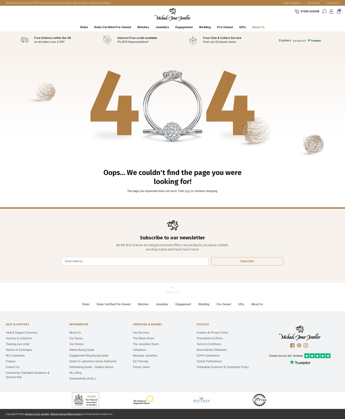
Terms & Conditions (209, 344)
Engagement (184, 27)
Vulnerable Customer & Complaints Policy (223, 367)
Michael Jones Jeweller (37, 414)
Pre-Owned (225, 27)
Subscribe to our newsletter (172, 238)
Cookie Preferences (209, 361)
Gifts (242, 27)
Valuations (139, 350)
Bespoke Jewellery (145, 355)
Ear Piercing (140, 361)
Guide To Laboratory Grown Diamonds (93, 361)
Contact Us (333, 2)
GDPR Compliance (208, 355)
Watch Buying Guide (81, 350)
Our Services (141, 332)
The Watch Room (143, 338)
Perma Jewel (141, 367)
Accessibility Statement (212, 350)
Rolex (84, 27)
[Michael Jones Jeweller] (172, 14)
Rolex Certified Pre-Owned (112, 27)
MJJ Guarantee (15, 355)
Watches (143, 27)
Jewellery (162, 27)
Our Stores (313, 2)
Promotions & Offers (210, 338)
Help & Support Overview (21, 332)
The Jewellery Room (146, 344)
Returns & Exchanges (19, 350)
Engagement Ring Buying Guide (88, 355)
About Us (258, 27)
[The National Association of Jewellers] (85, 400)
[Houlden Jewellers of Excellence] (201, 399)
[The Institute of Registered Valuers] (143, 399)
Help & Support (291, 2)
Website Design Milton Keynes (66, 414)
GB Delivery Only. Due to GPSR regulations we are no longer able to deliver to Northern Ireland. (58, 2)
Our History (76, 344)
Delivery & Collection (19, 338)
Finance (10, 361)
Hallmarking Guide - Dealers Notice (91, 367)
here (187, 191)
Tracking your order (18, 344)
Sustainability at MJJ (82, 378)
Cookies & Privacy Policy (212, 332)
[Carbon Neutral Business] (259, 399)
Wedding (205, 27)
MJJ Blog (75, 372)
